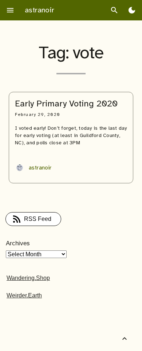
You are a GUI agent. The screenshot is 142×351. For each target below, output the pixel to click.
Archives (18, 243)
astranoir (39, 10)
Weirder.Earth (24, 295)
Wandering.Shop (28, 278)
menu (10, 10)
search (114, 10)
